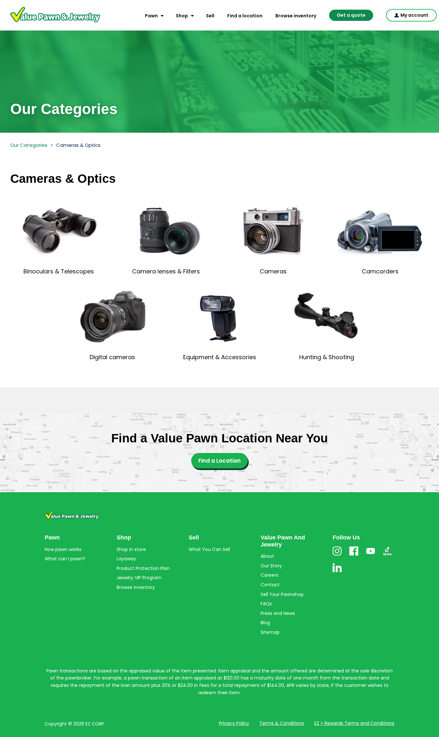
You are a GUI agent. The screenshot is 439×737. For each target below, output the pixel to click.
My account (414, 15)
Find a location (245, 16)
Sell (210, 16)
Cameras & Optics (78, 145)
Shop (182, 16)
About (267, 556)
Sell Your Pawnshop (282, 594)
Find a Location (219, 461)
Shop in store (131, 549)
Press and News (278, 613)
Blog (265, 622)
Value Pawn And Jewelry (45, 22)
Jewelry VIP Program (139, 577)
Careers (269, 575)
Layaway (126, 558)
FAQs (266, 603)
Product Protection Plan (143, 568)
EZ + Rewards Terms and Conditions (354, 723)
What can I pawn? (65, 558)
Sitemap (270, 632)
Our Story (271, 566)
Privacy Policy (234, 723)
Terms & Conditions (281, 723)
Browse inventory (295, 16)
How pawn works (63, 549)
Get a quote (351, 15)
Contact (270, 585)
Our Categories (28, 145)
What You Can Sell (209, 549)
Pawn (151, 16)
